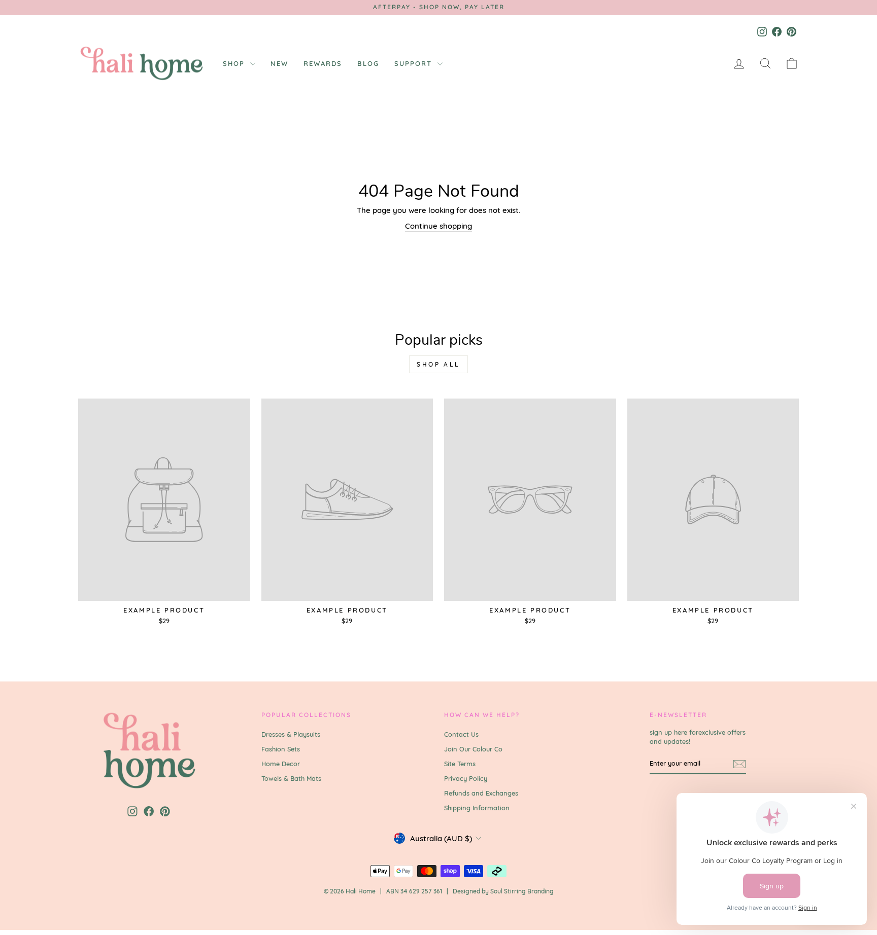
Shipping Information (477, 808)
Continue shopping (438, 226)
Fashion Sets (280, 749)
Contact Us (461, 734)
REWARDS (322, 63)
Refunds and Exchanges (481, 793)
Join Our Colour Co (473, 749)
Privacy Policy (465, 778)
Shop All (438, 364)
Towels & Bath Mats (291, 778)
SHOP (235, 63)
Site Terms (460, 764)
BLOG (368, 63)
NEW (279, 63)
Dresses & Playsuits (290, 734)
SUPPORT (414, 63)
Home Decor (280, 764)
